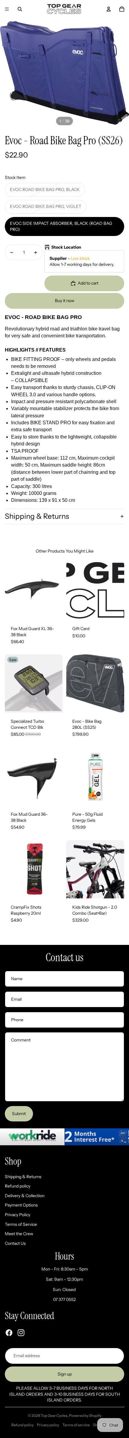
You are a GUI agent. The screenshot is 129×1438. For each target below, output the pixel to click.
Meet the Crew (19, 1233)
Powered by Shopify (85, 1415)
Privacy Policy (17, 1214)
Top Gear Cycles (54, 1415)
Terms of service (76, 1425)
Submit (19, 1113)
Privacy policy (48, 1425)
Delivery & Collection (24, 1195)
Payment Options (21, 1205)
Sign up (65, 1374)
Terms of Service (21, 1224)
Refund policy (17, 1186)
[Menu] (7, 9)
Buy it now (64, 300)
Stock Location (66, 247)
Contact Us (15, 1243)
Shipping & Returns (37, 516)
